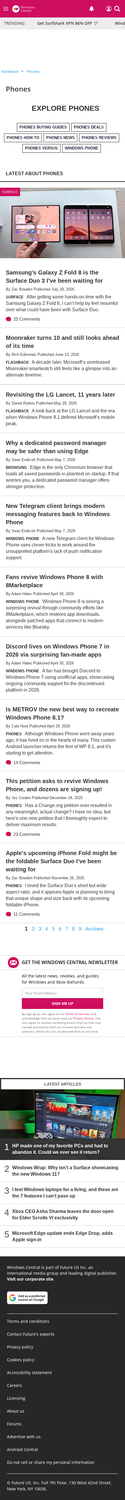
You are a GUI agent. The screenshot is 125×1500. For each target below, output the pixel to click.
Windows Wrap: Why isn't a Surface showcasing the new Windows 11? (65, 1171)
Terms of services (78, 1014)
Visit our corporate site (30, 1279)
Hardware (9, 71)
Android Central (22, 1449)
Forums (14, 1424)
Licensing (16, 1398)
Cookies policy (20, 1359)
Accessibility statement (29, 1372)
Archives (94, 929)
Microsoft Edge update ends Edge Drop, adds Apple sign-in (62, 1236)
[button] (117, 9)
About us (15, 1411)
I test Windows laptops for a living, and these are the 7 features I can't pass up (65, 1192)
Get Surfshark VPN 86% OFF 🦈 (67, 23)
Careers (14, 1385)
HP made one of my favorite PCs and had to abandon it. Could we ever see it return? (60, 1149)
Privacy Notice (84, 1018)
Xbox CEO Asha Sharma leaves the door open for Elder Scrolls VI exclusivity (63, 1214)
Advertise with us (24, 1436)
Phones (33, 71)
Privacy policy (20, 1347)
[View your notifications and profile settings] (91, 9)
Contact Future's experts (30, 1334)
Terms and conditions (28, 1321)
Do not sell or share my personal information (50, 1462)
